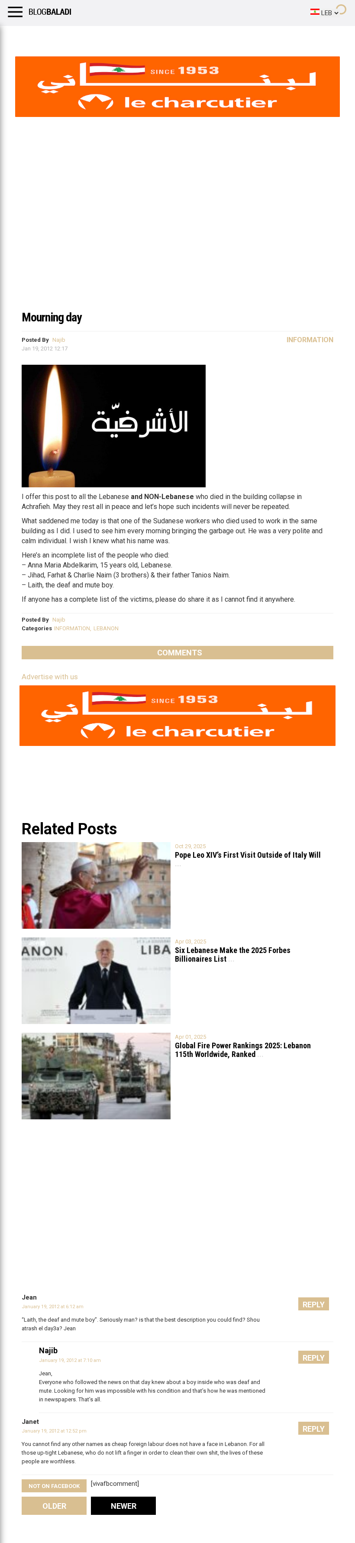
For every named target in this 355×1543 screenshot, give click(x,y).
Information (310, 340)
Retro (87, 37)
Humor (56, 37)
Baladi (118, 37)
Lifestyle (19, 37)
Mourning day (51, 317)
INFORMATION (72, 628)
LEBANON (106, 628)
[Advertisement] (177, 240)
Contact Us (229, 37)
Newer (123, 1506)
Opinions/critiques (169, 37)
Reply (314, 1304)
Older (54, 1506)
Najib (58, 340)
